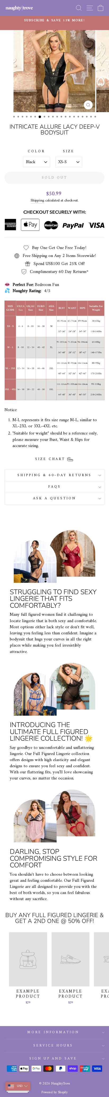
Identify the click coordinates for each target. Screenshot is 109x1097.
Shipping (37, 201)
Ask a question (54, 498)
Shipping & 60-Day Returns (54, 475)
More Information (53, 1032)
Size (68, 151)
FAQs (54, 487)
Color (36, 151)
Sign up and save (53, 1059)
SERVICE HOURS (53, 1046)
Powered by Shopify (54, 1092)
